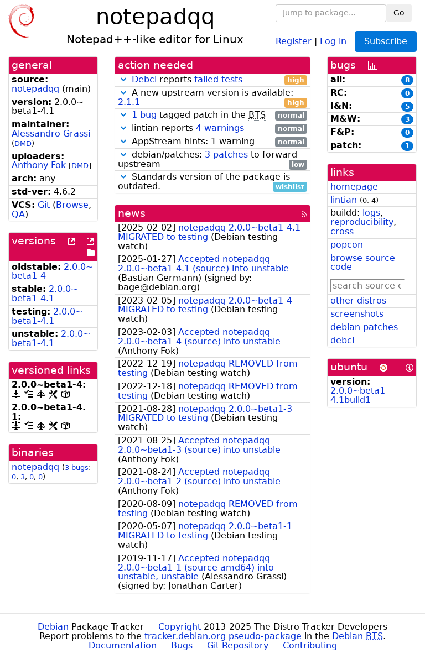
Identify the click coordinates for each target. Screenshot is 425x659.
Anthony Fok (39, 165)
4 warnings (220, 128)
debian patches (364, 327)
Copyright (179, 626)
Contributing (310, 645)
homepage (354, 186)
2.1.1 (129, 102)
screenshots (356, 313)
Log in (333, 40)
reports (218, 80)
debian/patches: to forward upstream (211, 159)
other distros (358, 300)
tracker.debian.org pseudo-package (223, 636)
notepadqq (35, 88)
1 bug (144, 114)
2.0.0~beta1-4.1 (45, 294)
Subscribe (385, 41)
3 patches (226, 154)
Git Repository (237, 645)
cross (342, 231)
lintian (343, 200)
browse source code (362, 263)
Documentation (123, 645)
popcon (346, 244)
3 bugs (77, 467)
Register (294, 40)
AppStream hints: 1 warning (216, 142)
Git (44, 205)
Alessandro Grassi (51, 133)
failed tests (218, 79)
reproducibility (361, 222)
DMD (23, 143)
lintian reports (216, 128)
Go (399, 12)
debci (342, 340)
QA (18, 214)
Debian (53, 626)
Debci (144, 79)
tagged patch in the (218, 115)
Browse (72, 205)
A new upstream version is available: (211, 97)
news (132, 213)
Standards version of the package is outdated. (211, 181)
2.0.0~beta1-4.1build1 (359, 395)
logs (371, 212)
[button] (123, 79)
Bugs (182, 645)
